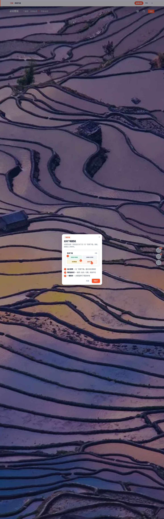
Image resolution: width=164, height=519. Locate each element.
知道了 (96, 281)
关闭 (87, 281)
